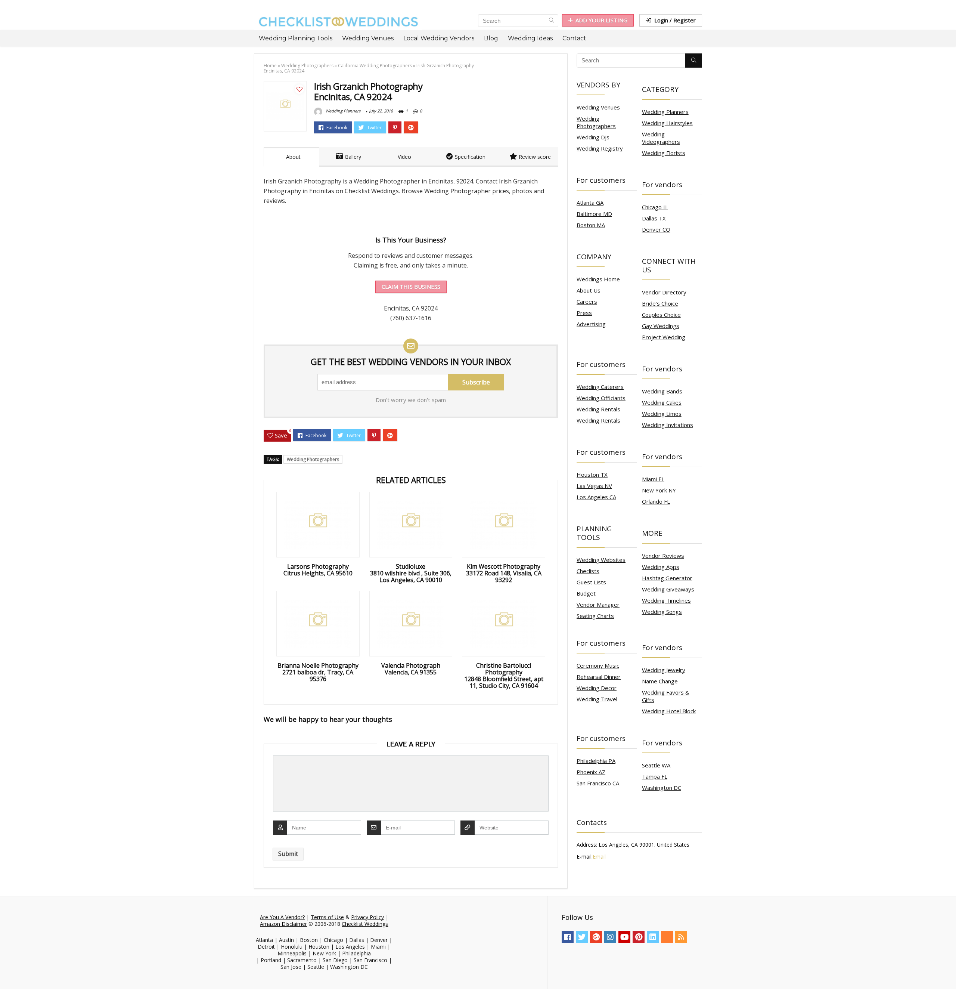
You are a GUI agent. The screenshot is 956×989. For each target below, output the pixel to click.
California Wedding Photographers (375, 65)
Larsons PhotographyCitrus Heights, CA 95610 (318, 570)
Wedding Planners (342, 111)
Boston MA (591, 225)
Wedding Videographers (661, 137)
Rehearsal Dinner (599, 676)
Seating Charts (595, 615)
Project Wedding (663, 337)
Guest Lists (591, 582)
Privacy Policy (367, 917)
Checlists (588, 571)
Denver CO (656, 229)
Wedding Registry (600, 148)
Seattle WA (656, 765)
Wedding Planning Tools (295, 38)
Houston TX (592, 474)
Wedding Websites (601, 559)
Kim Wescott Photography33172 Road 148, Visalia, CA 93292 (503, 573)
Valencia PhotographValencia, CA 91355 (410, 669)
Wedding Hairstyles (667, 123)
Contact (574, 38)
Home (270, 65)
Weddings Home (598, 279)
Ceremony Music (598, 665)
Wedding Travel (597, 699)
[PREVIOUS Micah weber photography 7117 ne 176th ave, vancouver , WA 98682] (7, 970)
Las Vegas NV (594, 485)
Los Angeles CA (596, 497)
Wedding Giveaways (668, 589)
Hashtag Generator (667, 578)
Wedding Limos (662, 413)
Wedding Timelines (666, 600)
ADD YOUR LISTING (601, 20)
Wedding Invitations (667, 425)
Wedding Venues (368, 38)
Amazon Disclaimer (283, 923)
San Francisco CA (598, 783)
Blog (491, 38)
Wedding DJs (593, 137)
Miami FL (653, 479)
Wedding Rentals (598, 409)
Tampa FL (654, 776)
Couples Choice (661, 314)
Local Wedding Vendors (438, 38)
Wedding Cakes (662, 402)
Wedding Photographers (307, 65)
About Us (588, 290)
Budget (586, 593)
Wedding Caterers (600, 386)
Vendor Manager (598, 604)
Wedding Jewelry (663, 670)
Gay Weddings (660, 326)
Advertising (591, 324)
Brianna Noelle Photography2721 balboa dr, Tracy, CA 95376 (317, 672)
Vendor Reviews (663, 555)
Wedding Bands (662, 391)
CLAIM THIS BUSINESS (411, 286)
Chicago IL (655, 207)
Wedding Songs (662, 611)
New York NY (659, 490)
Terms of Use (327, 917)
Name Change (660, 681)
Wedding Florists (663, 153)
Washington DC (661, 787)
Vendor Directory (664, 292)
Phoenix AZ (591, 772)
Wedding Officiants (601, 398)
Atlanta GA (590, 202)
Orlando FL (656, 501)
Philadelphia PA (596, 760)
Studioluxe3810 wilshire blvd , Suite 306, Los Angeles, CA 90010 (410, 573)
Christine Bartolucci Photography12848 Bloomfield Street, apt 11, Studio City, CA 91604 (503, 675)
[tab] (291, 157)
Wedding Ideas (530, 38)
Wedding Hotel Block (669, 711)
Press (584, 312)
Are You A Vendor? (282, 917)
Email (599, 856)
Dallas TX (654, 218)
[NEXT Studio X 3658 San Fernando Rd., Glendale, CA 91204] (948, 970)
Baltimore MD (594, 213)
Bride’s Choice (660, 303)
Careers (587, 301)
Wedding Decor (597, 688)
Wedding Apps (660, 567)
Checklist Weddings (365, 923)
